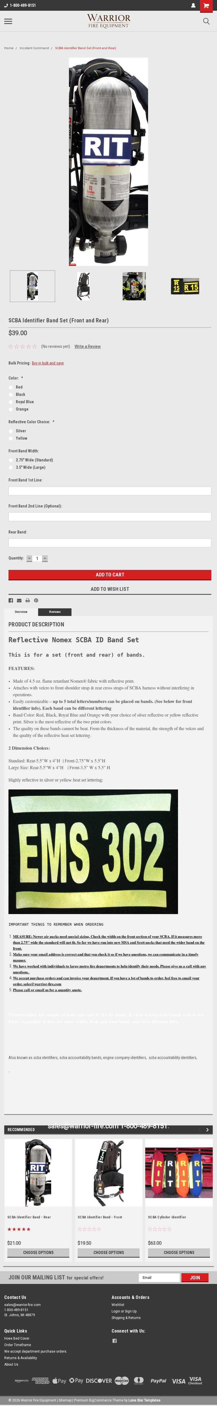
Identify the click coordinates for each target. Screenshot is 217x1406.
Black (20, 394)
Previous (8, 162)
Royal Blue (25, 402)
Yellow (21, 438)
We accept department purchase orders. (35, 1351)
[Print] (27, 600)
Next (208, 162)
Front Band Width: (23, 451)
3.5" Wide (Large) (30, 467)
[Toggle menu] (8, 21)
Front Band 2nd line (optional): (35, 506)
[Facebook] (10, 600)
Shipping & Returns (126, 1318)
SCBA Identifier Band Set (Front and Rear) (85, 48)
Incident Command (34, 48)
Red (19, 387)
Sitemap (65, 1400)
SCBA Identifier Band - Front (100, 1217)
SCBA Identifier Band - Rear (29, 1217)
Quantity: (16, 558)
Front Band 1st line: (25, 480)
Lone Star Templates (144, 1400)
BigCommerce (100, 1400)
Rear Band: (17, 532)
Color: (15, 378)
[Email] (19, 600)
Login (116, 1311)
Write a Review (88, 346)
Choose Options (38, 1252)
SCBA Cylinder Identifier (167, 1217)
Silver (21, 431)
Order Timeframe (17, 1345)
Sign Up (130, 1311)
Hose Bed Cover (16, 1338)
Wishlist (118, 1305)
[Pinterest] (36, 600)
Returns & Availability (20, 1358)
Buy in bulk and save (48, 363)
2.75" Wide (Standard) (34, 460)
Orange (22, 409)
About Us (11, 1364)
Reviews (55, 612)
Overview (21, 612)
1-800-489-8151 (23, 5)
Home (9, 48)
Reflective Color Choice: (31, 422)
